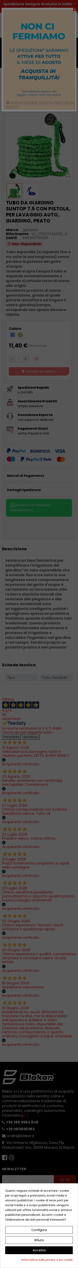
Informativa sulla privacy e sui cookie (47, 1260)
